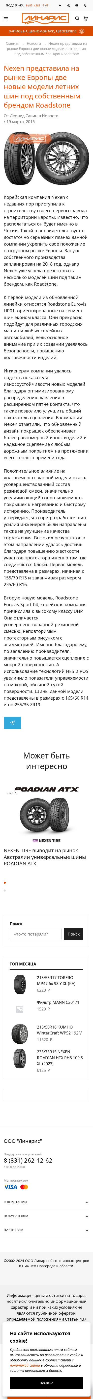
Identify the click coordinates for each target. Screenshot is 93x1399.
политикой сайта (25, 1365)
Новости (34, 43)
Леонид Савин (23, 115)
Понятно (46, 1383)
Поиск (16, 923)
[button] (46, 883)
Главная (12, 43)
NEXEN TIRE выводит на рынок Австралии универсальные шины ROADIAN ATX (45, 857)
